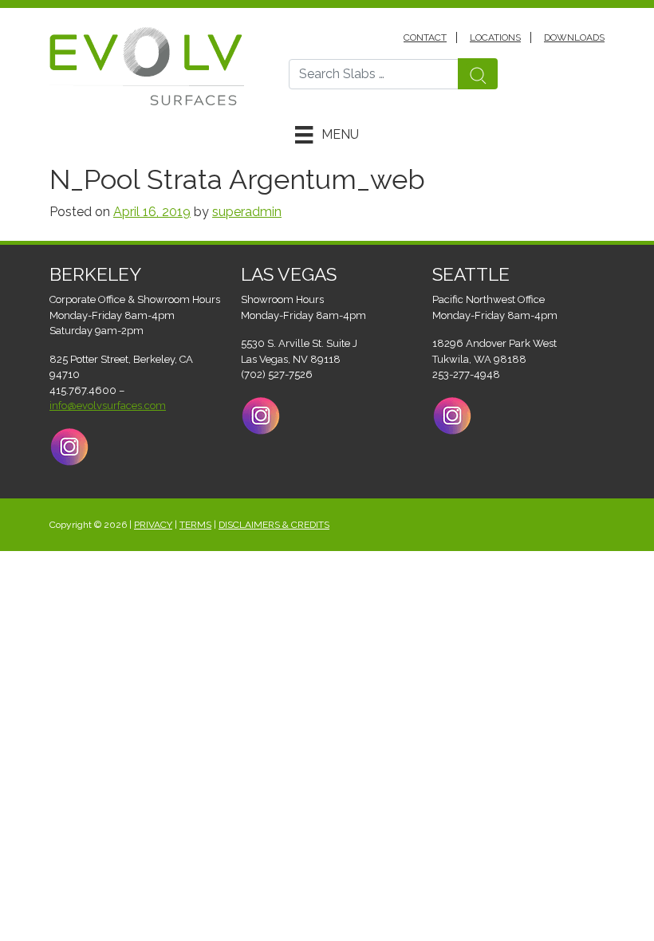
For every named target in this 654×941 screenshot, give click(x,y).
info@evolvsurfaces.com (107, 405)
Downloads (574, 37)
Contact (425, 37)
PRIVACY (153, 524)
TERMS (195, 524)
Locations (495, 37)
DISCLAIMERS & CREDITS (274, 524)
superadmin (247, 211)
